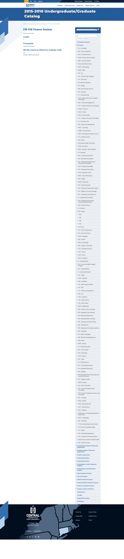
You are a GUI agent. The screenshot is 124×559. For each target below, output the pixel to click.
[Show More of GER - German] (77, 239)
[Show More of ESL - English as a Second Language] (77, 191)
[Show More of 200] (78, 214)
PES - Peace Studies (83, 350)
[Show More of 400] (78, 220)
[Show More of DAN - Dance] (77, 140)
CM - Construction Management (86, 124)
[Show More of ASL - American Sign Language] (77, 76)
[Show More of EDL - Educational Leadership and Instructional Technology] (77, 161)
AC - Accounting (82, 48)
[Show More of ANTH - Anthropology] (77, 66)
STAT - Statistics (82, 410)
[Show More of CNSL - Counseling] (77, 127)
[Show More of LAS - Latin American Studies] (77, 284)
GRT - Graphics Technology (85, 245)
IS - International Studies (84, 272)
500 (80, 224)
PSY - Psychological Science (85, 365)
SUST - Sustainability (83, 417)
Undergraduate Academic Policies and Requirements (87, 446)
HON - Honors (81, 255)
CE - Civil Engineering (83, 95)
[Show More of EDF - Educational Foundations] (77, 158)
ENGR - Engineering (83, 182)
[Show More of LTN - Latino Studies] (77, 303)
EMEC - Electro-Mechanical (85, 175)
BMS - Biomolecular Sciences (85, 88)
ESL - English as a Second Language (87, 191)
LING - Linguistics (82, 297)
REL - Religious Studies (84, 379)
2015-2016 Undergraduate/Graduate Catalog (32, 23)
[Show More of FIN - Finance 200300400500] (77, 211)
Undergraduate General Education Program (86, 469)
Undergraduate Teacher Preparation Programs (87, 465)
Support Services (89, 5)
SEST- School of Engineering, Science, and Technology (89, 393)
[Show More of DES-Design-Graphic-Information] (77, 143)
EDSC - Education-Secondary (85, 166)
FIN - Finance (50, 23)
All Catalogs (80, 501)
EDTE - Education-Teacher (85, 172)
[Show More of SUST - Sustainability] (77, 417)
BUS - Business (82, 92)
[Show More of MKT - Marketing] (77, 331)
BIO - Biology (81, 85)
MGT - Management (83, 325)
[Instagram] (32, 536)
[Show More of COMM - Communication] (77, 130)
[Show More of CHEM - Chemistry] (77, 108)
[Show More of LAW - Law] (77, 293)
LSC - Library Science (83, 300)
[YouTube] (38, 536)
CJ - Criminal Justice (83, 121)
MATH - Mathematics (83, 306)
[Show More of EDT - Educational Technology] (77, 169)
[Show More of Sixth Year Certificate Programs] (76, 485)
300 (80, 217)
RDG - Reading (81, 371)
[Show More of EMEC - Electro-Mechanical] (77, 175)
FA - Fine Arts (81, 208)
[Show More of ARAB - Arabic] (77, 70)
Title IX (90, 520)
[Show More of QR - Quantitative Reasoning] (77, 368)
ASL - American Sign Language (86, 76)
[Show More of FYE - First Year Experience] (77, 230)
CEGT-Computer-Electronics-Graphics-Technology (88, 98)
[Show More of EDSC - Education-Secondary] (77, 166)
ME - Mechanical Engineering (85, 315)
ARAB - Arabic (81, 70)
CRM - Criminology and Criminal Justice (88, 133)
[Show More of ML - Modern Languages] (77, 334)
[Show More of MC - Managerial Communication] (77, 312)
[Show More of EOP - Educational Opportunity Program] (77, 188)
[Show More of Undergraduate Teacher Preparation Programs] (76, 464)
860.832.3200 (37, 531)
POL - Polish (81, 359)
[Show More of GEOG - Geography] (77, 236)
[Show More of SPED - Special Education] (77, 403)
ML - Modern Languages (84, 334)
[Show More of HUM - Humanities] (77, 258)
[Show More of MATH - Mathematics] (77, 306)
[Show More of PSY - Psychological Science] (77, 365)
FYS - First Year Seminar (84, 233)
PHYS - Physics (82, 356)
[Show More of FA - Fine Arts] (77, 208)
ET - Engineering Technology (85, 197)
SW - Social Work (82, 421)
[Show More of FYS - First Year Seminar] (77, 233)
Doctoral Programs (82, 476)
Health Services (92, 516)
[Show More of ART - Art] (77, 73)
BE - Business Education (84, 82)
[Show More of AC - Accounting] (77, 48)
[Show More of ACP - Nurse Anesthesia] (77, 51)
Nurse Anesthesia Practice (85, 64)
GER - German (81, 239)
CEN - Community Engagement (86, 102)
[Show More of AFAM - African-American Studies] (77, 57)
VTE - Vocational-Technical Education (87, 436)
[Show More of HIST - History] (77, 251)
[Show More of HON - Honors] (77, 254)
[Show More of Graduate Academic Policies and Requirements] (76, 450)
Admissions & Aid (69, 5)
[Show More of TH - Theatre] (77, 430)
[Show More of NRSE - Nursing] (77, 343)
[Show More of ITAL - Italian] (77, 275)
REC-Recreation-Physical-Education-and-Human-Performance (88, 375)
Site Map (79, 495)
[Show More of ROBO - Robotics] (77, 382)
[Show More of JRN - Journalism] (77, 281)
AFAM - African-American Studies (86, 57)
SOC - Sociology (82, 397)
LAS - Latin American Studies (85, 284)
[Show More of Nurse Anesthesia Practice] (77, 63)
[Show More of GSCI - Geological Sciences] (77, 248)
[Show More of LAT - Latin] (77, 287)
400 (55, 23)
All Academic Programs (83, 42)
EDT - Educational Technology (85, 169)
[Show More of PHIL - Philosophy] (77, 352)
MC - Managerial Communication (86, 312)
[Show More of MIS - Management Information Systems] (77, 328)
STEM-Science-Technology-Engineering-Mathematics (88, 414)
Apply (26, 1)
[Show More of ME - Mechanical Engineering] (77, 315)
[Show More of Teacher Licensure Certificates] (76, 488)
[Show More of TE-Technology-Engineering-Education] (77, 424)
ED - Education (82, 152)
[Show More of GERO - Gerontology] (77, 242)
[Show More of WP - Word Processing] (77, 442)
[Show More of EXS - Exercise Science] (77, 205)
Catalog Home (81, 492)
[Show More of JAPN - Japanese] (77, 278)
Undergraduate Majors (83, 458)
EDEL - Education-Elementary (85, 155)
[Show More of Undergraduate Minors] (76, 461)
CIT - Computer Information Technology (88, 118)
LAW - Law (80, 293)
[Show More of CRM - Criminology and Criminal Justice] (77, 133)
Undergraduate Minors (83, 461)
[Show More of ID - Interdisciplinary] (77, 261)
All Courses (45, 23)
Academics (60, 5)
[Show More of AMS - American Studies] (77, 60)
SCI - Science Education (84, 385)
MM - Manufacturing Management (87, 337)
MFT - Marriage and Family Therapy (87, 321)
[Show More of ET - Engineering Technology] (77, 197)
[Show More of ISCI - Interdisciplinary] (77, 268)
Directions (29, 531)
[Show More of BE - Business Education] (77, 82)
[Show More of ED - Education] (77, 152)
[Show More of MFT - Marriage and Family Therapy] (77, 321)
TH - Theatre (81, 430)
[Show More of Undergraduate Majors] (76, 458)
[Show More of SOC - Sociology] (77, 397)
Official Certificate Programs (85, 479)
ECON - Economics (83, 146)
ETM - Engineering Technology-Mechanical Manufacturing (86, 201)
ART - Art (80, 73)
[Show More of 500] (78, 223)
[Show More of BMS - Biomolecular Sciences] (77, 88)
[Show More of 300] (78, 217)
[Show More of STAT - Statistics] (77, 410)
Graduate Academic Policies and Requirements (86, 451)
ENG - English (81, 179)
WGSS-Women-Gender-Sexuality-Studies (88, 439)
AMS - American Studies (84, 60)
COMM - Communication (84, 130)
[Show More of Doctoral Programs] (76, 476)
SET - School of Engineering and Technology (86, 389)
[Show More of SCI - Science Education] (77, 385)
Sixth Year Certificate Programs (85, 485)
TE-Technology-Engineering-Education (88, 424)
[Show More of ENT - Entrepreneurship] (77, 185)
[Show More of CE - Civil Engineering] (77, 94)
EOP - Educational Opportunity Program (88, 188)
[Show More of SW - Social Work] (77, 420)
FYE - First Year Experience (85, 230)
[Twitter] (29, 536)
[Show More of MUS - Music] (77, 340)
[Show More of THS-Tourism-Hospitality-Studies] (77, 427)
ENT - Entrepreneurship (84, 185)
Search (86, 38)
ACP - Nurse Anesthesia (84, 51)
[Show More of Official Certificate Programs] (76, 479)
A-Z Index (96, 1)
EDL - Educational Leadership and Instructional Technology (86, 162)
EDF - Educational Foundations (86, 158)
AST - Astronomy (82, 79)
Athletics (40, 1)
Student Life (79, 5)
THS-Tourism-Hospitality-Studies (86, 427)
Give (35, 1)
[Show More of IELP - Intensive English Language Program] (77, 264)
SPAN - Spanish (82, 400)
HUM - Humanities (83, 258)
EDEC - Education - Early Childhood (87, 149)
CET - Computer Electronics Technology (88, 105)
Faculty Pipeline (88, 1)
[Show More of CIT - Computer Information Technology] (77, 118)
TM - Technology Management (86, 433)
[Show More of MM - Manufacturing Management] (77, 337)
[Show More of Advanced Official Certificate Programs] (76, 482)
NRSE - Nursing (82, 343)
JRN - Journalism (82, 281)
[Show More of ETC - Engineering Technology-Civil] (77, 194)
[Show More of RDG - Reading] (77, 371)
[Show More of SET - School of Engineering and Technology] (77, 388)
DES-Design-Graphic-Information (86, 143)
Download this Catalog (83, 498)
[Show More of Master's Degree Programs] (76, 473)
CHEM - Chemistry (83, 109)
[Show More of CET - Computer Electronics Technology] (77, 105)
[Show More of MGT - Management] (77, 324)
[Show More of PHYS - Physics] (77, 356)
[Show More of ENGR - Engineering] (77, 181)
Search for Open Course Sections (31, 54)
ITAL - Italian (81, 275)
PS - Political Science (83, 362)
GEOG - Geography (83, 236)
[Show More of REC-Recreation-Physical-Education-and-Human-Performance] (77, 374)
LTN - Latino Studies (83, 303)
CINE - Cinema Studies (84, 115)
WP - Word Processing (84, 442)
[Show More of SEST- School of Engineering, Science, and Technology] (77, 393)
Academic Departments (83, 455)
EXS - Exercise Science (84, 205)
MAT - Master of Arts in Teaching (86, 309)
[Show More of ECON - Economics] (77, 146)
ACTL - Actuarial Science (84, 54)
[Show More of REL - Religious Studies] (77, 379)
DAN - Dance (81, 140)
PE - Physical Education (84, 346)
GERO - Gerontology (83, 242)
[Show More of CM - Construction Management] (77, 124)
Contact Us (78, 512)
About (98, 5)
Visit (31, 1)
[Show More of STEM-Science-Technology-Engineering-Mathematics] (77, 413)
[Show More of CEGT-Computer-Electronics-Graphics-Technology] (77, 98)
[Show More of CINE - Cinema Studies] (77, 115)
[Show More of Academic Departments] (76, 454)
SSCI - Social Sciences (84, 407)
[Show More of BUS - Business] (77, 91)
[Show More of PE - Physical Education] (77, 346)
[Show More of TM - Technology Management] (77, 433)
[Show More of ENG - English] (77, 178)
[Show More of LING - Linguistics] (77, 296)
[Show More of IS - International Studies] (77, 271)
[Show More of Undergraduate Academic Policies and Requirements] (76, 445)
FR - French (81, 227)
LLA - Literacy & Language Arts (86, 290)
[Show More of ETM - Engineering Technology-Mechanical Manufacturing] (77, 200)
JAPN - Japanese (82, 278)
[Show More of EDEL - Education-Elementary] (77, 155)
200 (80, 214)
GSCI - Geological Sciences (85, 248)
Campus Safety (92, 512)
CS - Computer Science (84, 137)
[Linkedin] (35, 536)
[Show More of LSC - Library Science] (77, 299)
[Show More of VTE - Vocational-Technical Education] (77, 436)
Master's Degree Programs (84, 473)
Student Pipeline (78, 1)
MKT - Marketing (82, 331)
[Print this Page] (98, 30)
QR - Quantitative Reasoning (85, 368)
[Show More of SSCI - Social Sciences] (77, 407)
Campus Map (79, 516)
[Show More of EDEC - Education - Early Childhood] (77, 149)
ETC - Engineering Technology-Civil (87, 194)
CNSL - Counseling (83, 127)
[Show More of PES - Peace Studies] (77, 349)
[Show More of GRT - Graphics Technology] (77, 245)
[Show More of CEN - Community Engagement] (77, 102)
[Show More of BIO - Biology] (77, 85)
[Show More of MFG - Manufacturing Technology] (77, 318)
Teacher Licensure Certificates (85, 489)
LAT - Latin (81, 287)
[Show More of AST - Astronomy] (77, 79)
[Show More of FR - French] (77, 226)
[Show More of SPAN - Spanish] (77, 400)
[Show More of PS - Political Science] (77, 362)
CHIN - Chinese (82, 112)
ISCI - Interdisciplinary (83, 269)
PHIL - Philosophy (82, 353)
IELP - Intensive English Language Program (86, 265)
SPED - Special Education (84, 404)
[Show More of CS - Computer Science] (77, 136)
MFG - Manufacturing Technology (86, 318)
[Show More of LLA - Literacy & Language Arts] (77, 290)
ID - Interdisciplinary (83, 261)
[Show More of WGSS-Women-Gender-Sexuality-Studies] (77, 439)
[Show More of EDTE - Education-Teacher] (77, 172)
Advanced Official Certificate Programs (87, 482)
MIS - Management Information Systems (88, 328)
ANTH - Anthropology (83, 67)
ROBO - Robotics (82, 382)
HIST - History (81, 252)
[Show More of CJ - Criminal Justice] (77, 121)
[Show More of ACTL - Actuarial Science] (77, 54)
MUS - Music (81, 340)
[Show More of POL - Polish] (77, 359)
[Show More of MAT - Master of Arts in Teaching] (77, 309)
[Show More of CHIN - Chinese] (77, 111)
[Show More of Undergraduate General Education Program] (76, 468)
